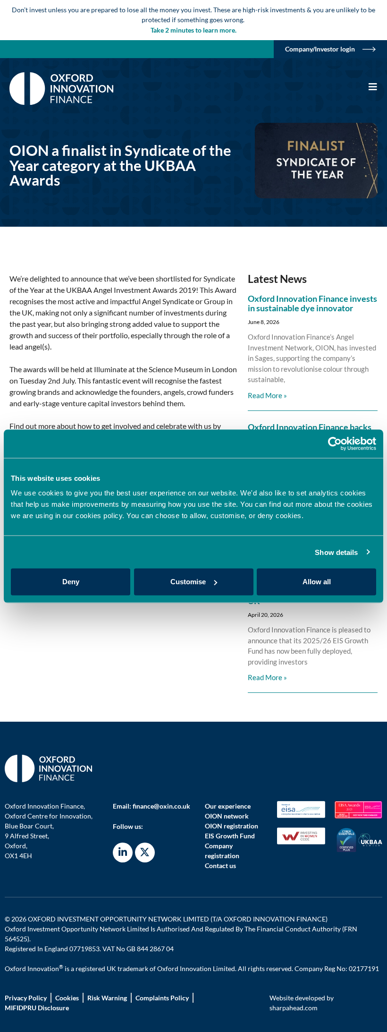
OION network (227, 816)
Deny (70, 582)
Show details (336, 552)
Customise (188, 582)
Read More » (267, 395)
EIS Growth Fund (230, 836)
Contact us (220, 865)
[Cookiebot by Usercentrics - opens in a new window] (335, 443)
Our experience (228, 806)
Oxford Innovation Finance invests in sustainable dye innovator (312, 303)
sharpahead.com (293, 1008)
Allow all (317, 582)
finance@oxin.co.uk (161, 806)
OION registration (231, 826)
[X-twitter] (145, 852)
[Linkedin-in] (123, 852)
